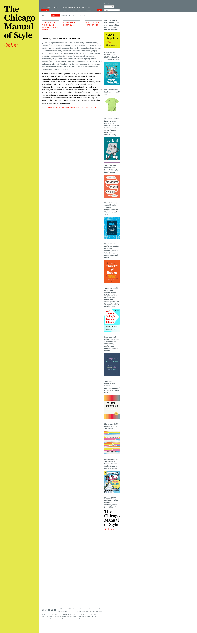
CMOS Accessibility (62, 611)
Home (43, 7)
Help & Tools (81, 7)
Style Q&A (45, 10)
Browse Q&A (55, 15)
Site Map (98, 608)
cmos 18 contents (53, 7)
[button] (112, 6)
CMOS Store (72, 10)
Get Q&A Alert (81, 15)
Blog (52, 10)
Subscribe (81, 10)
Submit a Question (67, 15)
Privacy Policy (92, 611)
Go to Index (107, 3)
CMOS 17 (89, 10)
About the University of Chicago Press (67, 608)
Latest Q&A (45, 15)
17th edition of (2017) (70, 107)
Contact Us (98, 611)
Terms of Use (92, 608)
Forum (58, 10)
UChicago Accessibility (82, 611)
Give (89, 7)
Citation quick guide (68, 7)
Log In (99, 10)
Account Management (82, 608)
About (64, 10)
